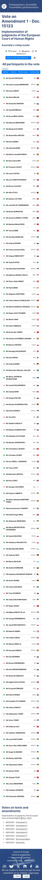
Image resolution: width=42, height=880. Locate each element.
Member (5, 72)
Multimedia (30, 860)
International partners (21, 858)
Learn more (33, 873)
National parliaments (21, 855)
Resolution (20, 842)
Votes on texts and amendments (18, 58)
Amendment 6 (21, 832)
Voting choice (34, 72)
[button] (35, 57)
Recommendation (23, 839)
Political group (23, 72)
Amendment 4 (21, 829)
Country (13, 72)
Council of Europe (21, 852)
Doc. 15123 (27, 818)
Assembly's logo (14, 860)
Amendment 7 (21, 836)
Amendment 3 (21, 826)
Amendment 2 (21, 822)
